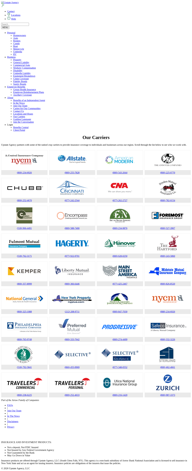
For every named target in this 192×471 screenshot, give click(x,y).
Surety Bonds (19, 84)
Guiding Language (22, 119)
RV (14, 54)
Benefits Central (20, 127)
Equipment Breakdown (24, 76)
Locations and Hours (23, 114)
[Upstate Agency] (10, 2)
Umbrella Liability (22, 73)
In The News (13, 416)
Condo (16, 43)
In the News (19, 103)
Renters (16, 41)
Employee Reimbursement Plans (28, 92)
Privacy (10, 427)
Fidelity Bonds (20, 81)
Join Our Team (20, 105)
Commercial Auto (21, 65)
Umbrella (17, 51)
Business (11, 57)
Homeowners (19, 35)
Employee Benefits (16, 87)
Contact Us (18, 111)
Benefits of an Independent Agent (29, 100)
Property (17, 59)
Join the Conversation (23, 122)
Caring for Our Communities (26, 108)
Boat (15, 46)
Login (10, 124)
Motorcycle (18, 49)
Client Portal (19, 130)
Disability (17, 70)
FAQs (10, 405)
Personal (11, 32)
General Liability (21, 62)
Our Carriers (19, 116)
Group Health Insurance (24, 89)
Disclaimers (12, 421)
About (10, 97)
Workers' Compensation (24, 68)
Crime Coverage (21, 78)
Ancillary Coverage (22, 95)
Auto (15, 38)
